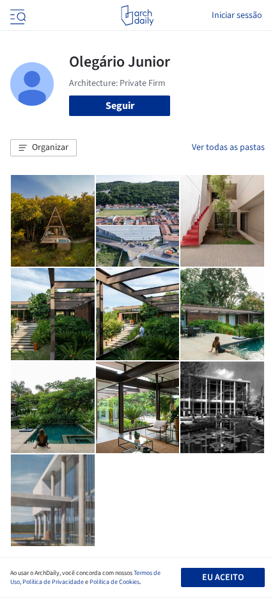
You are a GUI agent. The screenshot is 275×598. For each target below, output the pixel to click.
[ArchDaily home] (137, 15)
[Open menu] (17, 15)
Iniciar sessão (237, 15)
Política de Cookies (114, 581)
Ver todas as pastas (228, 147)
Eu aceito (223, 577)
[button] (43, 148)
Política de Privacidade (53, 581)
